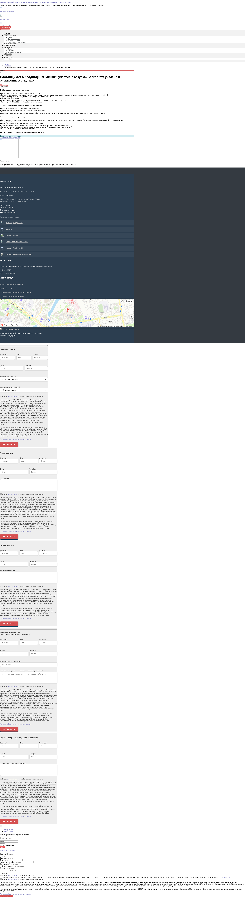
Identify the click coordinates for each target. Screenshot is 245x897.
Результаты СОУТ (6, 288)
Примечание (4, 873)
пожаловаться (5, 29)
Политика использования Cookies (12, 296)
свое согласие (12, 396)
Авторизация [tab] (8, 830)
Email (2, 860)
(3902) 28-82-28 (5, 25)
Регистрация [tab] (8, 831)
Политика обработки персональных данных (15, 292)
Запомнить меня (8, 845)
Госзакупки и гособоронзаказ (10, 138)
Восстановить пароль (7, 851)
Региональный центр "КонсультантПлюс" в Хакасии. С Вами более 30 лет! (35, 2)
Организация (5, 864)
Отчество (3, 858)
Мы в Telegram (5, 19)
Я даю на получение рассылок (18, 875)
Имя (2, 856)
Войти (2, 847)
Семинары (7, 66)
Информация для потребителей (11, 284)
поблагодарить (5, 27)
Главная (6, 64)
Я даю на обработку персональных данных (22, 396)
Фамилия (3, 854)
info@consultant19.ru (7, 12)
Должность (4, 868)
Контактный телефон (7, 862)
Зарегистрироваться (7, 896)
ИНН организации (6, 866)
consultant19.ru (225, 877)
